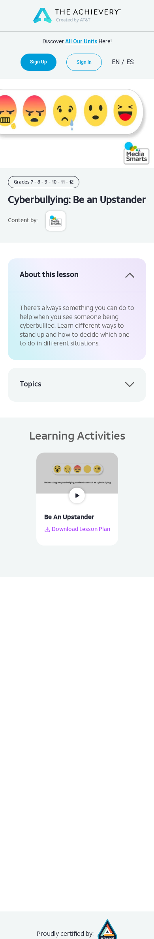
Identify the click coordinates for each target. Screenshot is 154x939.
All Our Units (81, 41)
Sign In (84, 62)
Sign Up (38, 62)
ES (130, 62)
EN (116, 62)
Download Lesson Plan (80, 530)
